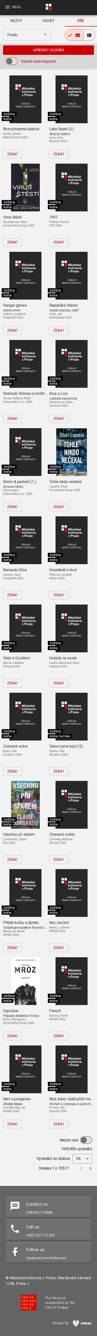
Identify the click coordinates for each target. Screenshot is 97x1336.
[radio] (74, 35)
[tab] (16, 20)
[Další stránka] (90, 1168)
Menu (13, 7)
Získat (12, 154)
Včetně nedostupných (38, 61)
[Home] (48, 8)
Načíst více (69, 1140)
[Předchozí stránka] (81, 1168)
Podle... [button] (13, 35)
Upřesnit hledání (48, 50)
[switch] (12, 61)
